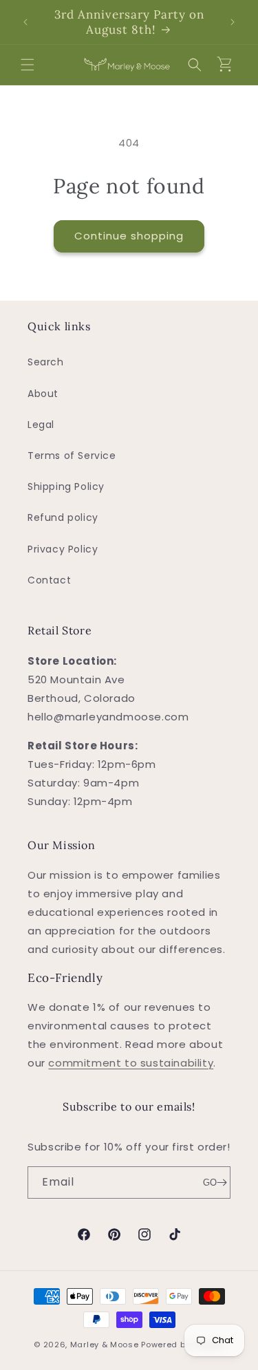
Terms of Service (72, 455)
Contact (49, 580)
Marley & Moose (104, 1344)
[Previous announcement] (25, 22)
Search (46, 362)
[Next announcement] (232, 22)
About (43, 393)
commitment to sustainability (130, 1063)
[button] (27, 65)
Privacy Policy (63, 549)
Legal (41, 424)
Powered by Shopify (182, 1344)
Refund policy (63, 517)
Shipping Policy (66, 486)
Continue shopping (129, 235)
